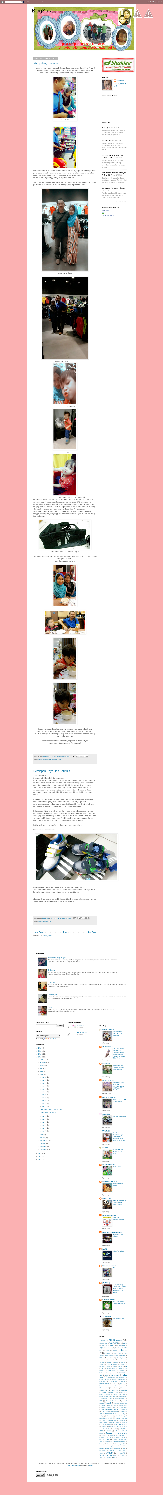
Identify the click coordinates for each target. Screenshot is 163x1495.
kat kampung (113, 1381)
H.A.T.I (104, 1249)
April (41, 1068)
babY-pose (106, 1063)
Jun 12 (44, 1098)
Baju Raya (118, 1347)
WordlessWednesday (108, 1455)
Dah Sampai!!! (53, 995)
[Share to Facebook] (84, 756)
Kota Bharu (104, 1390)
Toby (124, 1448)
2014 (40, 1057)
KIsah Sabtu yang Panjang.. (57, 958)
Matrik (103, 1405)
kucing (111, 1392)
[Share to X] (82, 756)
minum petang (123, 1407)
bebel (40, 759)
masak (108, 1403)
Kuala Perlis (114, 1390)
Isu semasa (115, 1375)
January (43, 1060)
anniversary (109, 1347)
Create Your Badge (108, 215)
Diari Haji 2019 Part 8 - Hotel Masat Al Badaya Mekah (119, 1202)
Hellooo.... (116, 1268)
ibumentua (122, 1373)
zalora (101, 1457)
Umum (109, 1452)
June (42, 1074)
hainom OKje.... (107, 1198)
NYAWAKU (106, 1131)
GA (126, 1366)
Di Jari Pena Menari (109, 1215)
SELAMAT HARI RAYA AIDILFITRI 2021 (118, 1151)
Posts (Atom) (47, 936)
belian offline (117, 1353)
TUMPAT (111, 1450)
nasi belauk (105, 1411)
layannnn (104, 1398)
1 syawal (102, 1340)
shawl (104, 1435)
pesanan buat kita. (121, 1418)
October (43, 1144)
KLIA (111, 1388)
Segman (108, 1431)
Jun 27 (44, 1131)
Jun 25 (44, 1128)
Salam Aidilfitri (106, 1428)
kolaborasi (124, 1388)
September (44, 1141)
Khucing (122, 1383)
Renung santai (106, 1424)
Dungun (101, 1366)
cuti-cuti (109, 1362)
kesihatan (115, 1383)
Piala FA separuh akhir (109, 1420)
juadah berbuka (104, 1379)
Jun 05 (44, 1083)
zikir (114, 1457)
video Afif (122, 1453)
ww (123, 1455)
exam (114, 1366)
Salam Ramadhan (118, 1251)
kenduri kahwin (104, 1383)
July (41, 1135)
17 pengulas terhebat (64, 918)
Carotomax (102, 1360)
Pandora (109, 1416)
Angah (101, 1347)
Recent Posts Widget (121, 201)
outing (101, 1416)
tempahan (102, 1446)
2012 (40, 1051)
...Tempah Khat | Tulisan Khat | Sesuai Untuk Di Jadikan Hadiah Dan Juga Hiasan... (119, 1288)
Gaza (103, 1368)
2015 (40, 1153)
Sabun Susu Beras (121, 1426)
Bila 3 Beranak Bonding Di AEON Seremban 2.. (118, 1033)
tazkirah (109, 1444)
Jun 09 (44, 1089)
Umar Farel (121, 1450)
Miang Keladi (116, 1166)
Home (65, 932)
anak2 (112, 1345)
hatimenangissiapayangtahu (107, 1373)
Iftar (100, 1375)
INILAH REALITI (107, 1080)
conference (121, 1360)
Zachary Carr (82, 1032)
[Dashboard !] (148, 25)
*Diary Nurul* (107, 1316)
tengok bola (113, 1446)
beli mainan (107, 1353)
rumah (111, 1426)
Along (125, 1343)
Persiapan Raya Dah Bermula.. (52, 771)
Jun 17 (44, 1107)
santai (115, 1428)
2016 (40, 1156)
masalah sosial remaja (120, 1403)
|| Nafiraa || (106, 1283)
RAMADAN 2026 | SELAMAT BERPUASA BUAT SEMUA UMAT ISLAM (118, 1086)
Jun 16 (44, 1104)
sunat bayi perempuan (118, 1441)
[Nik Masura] (103, 213)
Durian (108, 1366)
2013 (40, 1054)
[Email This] (77, 756)
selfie (116, 1431)
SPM (114, 1439)
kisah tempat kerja (119, 1386)
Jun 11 (44, 1095)
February (43, 1062)
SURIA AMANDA (108, 1030)
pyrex (117, 1422)
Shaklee (109, 1433)
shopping (121, 1435)
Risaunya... (52, 982)
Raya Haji (124, 1422)
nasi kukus (114, 1411)
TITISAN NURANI (108, 1300)
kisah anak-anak (104, 1386)
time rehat (117, 1448)
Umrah (101, 1453)
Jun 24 (44, 1125)
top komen (102, 1450)
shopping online (119, 1437)
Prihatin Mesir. (103, 1422)
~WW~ (50, 1007)
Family (120, 1366)
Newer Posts (38, 932)
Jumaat (114, 1379)
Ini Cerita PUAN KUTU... (110, 1181)
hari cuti (120, 1368)
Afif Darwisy (115, 1340)
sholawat (112, 1435)
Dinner (122, 1364)
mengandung (123, 1405)
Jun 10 (44, 1092)
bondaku (110, 1358)
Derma (116, 1362)
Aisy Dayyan (103, 1343)
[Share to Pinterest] (87, 756)
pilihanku (122, 1420)
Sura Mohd (45, 756)
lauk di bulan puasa (105, 1396)
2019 (40, 1159)
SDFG (101, 1431)
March (42, 1065)
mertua (109, 1407)
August (42, 1138)
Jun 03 (44, 1080)
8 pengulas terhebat (63, 756)
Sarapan (122, 1428)
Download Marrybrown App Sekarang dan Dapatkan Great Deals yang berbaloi (119, 1136)
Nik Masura (105, 210)
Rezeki (104, 1426)
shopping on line (105, 1437)
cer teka (112, 1360)
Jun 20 (44, 1122)
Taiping (101, 1444)
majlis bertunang (120, 1398)
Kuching (104, 1392)
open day (122, 1413)
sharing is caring (122, 1433)
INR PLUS (80, 1025)
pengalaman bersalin (105, 1418)
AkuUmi (113, 1343)
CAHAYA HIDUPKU (109, 1097)
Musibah (124, 1409)
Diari (101, 1364)
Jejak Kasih (111, 1377)
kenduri (123, 1381)
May (41, 1071)
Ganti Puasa (106, 140)
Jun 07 (44, 1086)
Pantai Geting (120, 1416)
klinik (117, 1388)
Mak (100, 1401)
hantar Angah (111, 1368)
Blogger (91, 1466)
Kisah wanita (103, 1388)
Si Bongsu (106, 127)
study (107, 1441)
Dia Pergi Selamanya (119, 1116)
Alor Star (104, 1345)
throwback (108, 1448)
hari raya (111, 1370)
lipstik (111, 1398)
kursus (108, 1394)
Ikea (106, 1375)
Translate (52, 1039)
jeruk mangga (121, 1377)
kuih (117, 1392)
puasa (112, 1422)
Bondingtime (121, 1358)
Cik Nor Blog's (107, 1047)
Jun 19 (44, 1119)
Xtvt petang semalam (46, 63)
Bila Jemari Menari (109, 1266)
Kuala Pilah (123, 1390)
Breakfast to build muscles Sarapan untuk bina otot (118, 1067)
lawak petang (123, 1396)
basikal (115, 1350)
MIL (115, 1407)
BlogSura (42, 10)
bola (101, 1358)
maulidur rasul (112, 1405)
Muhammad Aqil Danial (109, 1409)
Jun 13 (44, 1101)
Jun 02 (44, 1077)
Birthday (122, 1355)
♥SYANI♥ (105, 1148)
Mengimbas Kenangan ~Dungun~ (114, 188)
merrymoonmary (74, 1466)
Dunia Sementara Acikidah (111, 1232)
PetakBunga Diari (108, 1165)
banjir (107, 1350)
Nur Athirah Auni (110, 1413)
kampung (102, 1381)
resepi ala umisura (120, 1424)
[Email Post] (73, 756)
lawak (115, 1396)
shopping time (56, 759)
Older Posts (92, 932)
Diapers (123, 1362)
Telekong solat (120, 1444)
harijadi (122, 1370)
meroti (103, 1407)
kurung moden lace (119, 1394)
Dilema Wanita (112, 1364)
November (43, 1147)
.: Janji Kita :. (106, 1114)
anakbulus (122, 1345)
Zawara (108, 1457)
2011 (40, 1048)
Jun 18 (44, 1116)
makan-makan (47, 759)
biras (116, 1355)
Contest (101, 1362)
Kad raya (122, 1379)
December (43, 1149)
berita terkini (108, 1355)
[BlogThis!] (79, 756)
